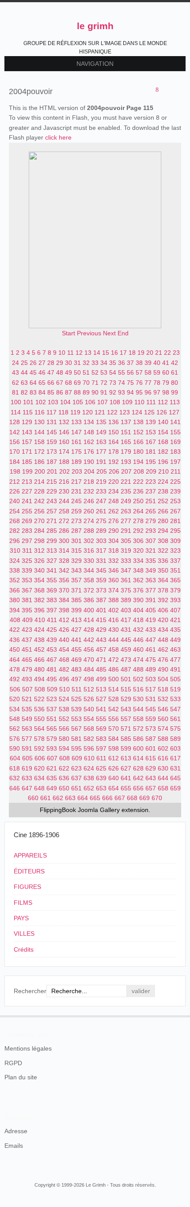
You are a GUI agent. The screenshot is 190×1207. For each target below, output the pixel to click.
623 (76, 768)
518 (163, 689)
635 (51, 778)
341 (51, 570)
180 (138, 451)
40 (156, 362)
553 (76, 718)
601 (150, 748)
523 (51, 698)
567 (76, 728)
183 (175, 451)
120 (87, 412)
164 (113, 441)
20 (149, 352)
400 (89, 610)
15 (105, 352)
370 (64, 590)
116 (39, 412)
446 (138, 639)
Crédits (24, 949)
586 (138, 738)
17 (123, 352)
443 (101, 639)
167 (150, 441)
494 (39, 679)
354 (39, 580)
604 (15, 758)
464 (14, 659)
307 (150, 540)
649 (51, 788)
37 (130, 362)
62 (15, 382)
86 (59, 392)
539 (76, 709)
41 (165, 362)
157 (27, 441)
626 (113, 768)
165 (126, 441)
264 (138, 511)
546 (163, 709)
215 (51, 481)
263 (126, 511)
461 (150, 649)
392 (163, 600)
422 (14, 629)
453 (51, 649)
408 (15, 619)
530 (138, 698)
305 (126, 540)
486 (113, 669)
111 (151, 402)
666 (107, 797)
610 (89, 758)
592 (39, 748)
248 (113, 501)
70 (86, 382)
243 (51, 501)
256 (39, 511)
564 (39, 728)
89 (86, 392)
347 (126, 570)
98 (165, 392)
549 (27, 718)
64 (33, 382)
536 (39, 709)
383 (51, 600)
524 (64, 698)
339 (27, 570)
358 (89, 580)
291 (126, 530)
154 (163, 432)
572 (138, 728)
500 (113, 679)
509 (52, 689)
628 (138, 768)
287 (76, 530)
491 (175, 669)
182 (163, 451)
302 (89, 540)
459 (126, 649)
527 (101, 698)
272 (64, 520)
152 (138, 432)
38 (139, 362)
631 (175, 768)
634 (39, 778)
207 (126, 471)
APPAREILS (30, 855)
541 (101, 709)
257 (51, 511)
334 (138, 560)
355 (51, 580)
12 (79, 352)
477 (175, 659)
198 (15, 471)
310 (15, 550)
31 (77, 362)
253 (175, 501)
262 (113, 511)
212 (14, 481)
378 (163, 590)
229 (51, 491)
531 (150, 698)
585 (126, 738)
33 (95, 362)
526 (89, 698)
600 (138, 748)
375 (126, 590)
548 (14, 718)
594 (64, 748)
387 (101, 600)
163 (101, 441)
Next (109, 333)
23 (176, 352)
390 (138, 600)
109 (127, 402)
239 (175, 491)
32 (86, 362)
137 (126, 421)
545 (150, 709)
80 (174, 382)
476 (163, 659)
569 (101, 728)
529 (126, 698)
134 (89, 421)
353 (27, 580)
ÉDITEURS (29, 871)
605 (27, 758)
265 (150, 511)
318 (113, 550)
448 (163, 639)
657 (150, 788)
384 (64, 600)
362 (138, 580)
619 (27, 768)
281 (175, 520)
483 (76, 669)
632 (14, 778)
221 (126, 481)
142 (14, 432)
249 (126, 501)
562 (14, 728)
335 (150, 560)
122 (112, 412)
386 (89, 600)
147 (76, 432)
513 (101, 689)
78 (156, 382)
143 (27, 432)
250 (138, 501)
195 (150, 461)
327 (51, 560)
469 (76, 659)
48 (59, 372)
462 (163, 649)
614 (138, 758)
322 (163, 550)
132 (64, 421)
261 (101, 511)
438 (39, 639)
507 (27, 689)
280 (163, 520)
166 (138, 441)
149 (101, 432)
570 (113, 728)
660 (33, 797)
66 (50, 382)
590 (14, 748)
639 (101, 778)
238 (163, 491)
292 (138, 530)
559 (150, 718)
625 (101, 768)
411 (52, 619)
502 (138, 679)
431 (126, 629)
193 (126, 461)
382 (39, 600)
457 (101, 649)
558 (138, 718)
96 (148, 392)
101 (28, 402)
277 (126, 520)
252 (163, 501)
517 (150, 689)
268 (14, 520)
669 (144, 797)
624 (89, 768)
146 (64, 432)
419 (150, 619)
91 (103, 392)
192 (113, 461)
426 (64, 629)
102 (40, 402)
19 (140, 352)
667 (119, 797)
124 (137, 412)
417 (126, 619)
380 (14, 600)
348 (138, 570)
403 (126, 610)
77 (148, 382)
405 (150, 610)
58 (148, 372)
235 (126, 491)
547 (175, 709)
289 (101, 530)
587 (150, 738)
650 (64, 788)
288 (89, 530)
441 (76, 639)
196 (163, 461)
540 (89, 709)
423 (27, 629)
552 (64, 718)
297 (27, 540)
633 (27, 778)
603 (175, 748)
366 (14, 590)
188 (64, 461)
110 (139, 402)
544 (138, 709)
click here (58, 137)
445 (126, 639)
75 (130, 382)
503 (150, 679)
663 (70, 797)
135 (101, 421)
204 (89, 471)
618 (14, 768)
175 (76, 451)
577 (27, 738)
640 (113, 778)
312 (39, 550)
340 (39, 570)
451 (27, 649)
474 (138, 659)
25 (24, 362)
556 (113, 718)
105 (77, 402)
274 (89, 520)
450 (14, 649)
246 (89, 501)
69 (77, 382)
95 (139, 392)
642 (138, 778)
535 (27, 709)
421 (175, 619)
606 (39, 758)
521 (27, 698)
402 (113, 610)
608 (64, 758)
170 (14, 451)
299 (51, 540)
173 (51, 451)
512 (89, 689)
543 (126, 709)
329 (76, 560)
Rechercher (30, 990)
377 (150, 590)
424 (39, 629)
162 (89, 441)
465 (27, 659)
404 (138, 610)
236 (138, 491)
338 (14, 570)
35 (112, 362)
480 (39, 669)
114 (16, 412)
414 (89, 619)
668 (132, 797)
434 (163, 629)
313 (51, 550)
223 (150, 481)
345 (101, 570)
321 (150, 550)
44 (24, 372)
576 (14, 738)
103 (53, 402)
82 (24, 392)
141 (175, 421)
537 (51, 709)
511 (77, 689)
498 (89, 679)
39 (148, 362)
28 (50, 362)
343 (76, 570)
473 (126, 659)
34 (103, 362)
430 (113, 629)
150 (113, 432)
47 (50, 372)
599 (126, 748)
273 (76, 520)
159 (51, 441)
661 (45, 797)
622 (64, 768)
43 (15, 372)
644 (163, 778)
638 (89, 778)
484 (89, 669)
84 (42, 392)
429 (101, 629)
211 (176, 471)
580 (64, 738)
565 (51, 728)
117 (51, 412)
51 (86, 372)
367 (27, 590)
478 (14, 669)
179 (126, 451)
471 (101, 659)
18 (132, 352)
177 (101, 451)
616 (163, 758)
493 (27, 679)
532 (163, 698)
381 (27, 600)
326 (39, 560)
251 (150, 501)
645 (175, 778)
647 (27, 788)
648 (39, 788)
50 (77, 372)
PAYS (21, 918)
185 (27, 461)
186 (39, 461)
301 (76, 540)
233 (101, 491)
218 (89, 481)
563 (27, 728)
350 (163, 570)
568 (89, 728)
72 (103, 382)
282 (14, 530)
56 (130, 372)
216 (64, 481)
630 (163, 768)
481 (51, 669)
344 (89, 570)
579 (51, 738)
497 (76, 679)
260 (89, 511)
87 (68, 392)
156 (14, 441)
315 (76, 550)
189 (76, 461)
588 (163, 738)
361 (126, 580)
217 (76, 481)
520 (14, 698)
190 (89, 461)
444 (113, 639)
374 (113, 590)
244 (64, 501)
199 (27, 471)
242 (39, 501)
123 (124, 412)
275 (101, 520)
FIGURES (27, 886)
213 (27, 481)
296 (14, 540)
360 (113, 580)
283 (27, 530)
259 (76, 511)
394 (14, 610)
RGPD (13, 1063)
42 (174, 362)
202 (64, 471)
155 (175, 432)
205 (101, 471)
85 (50, 392)
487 (126, 669)
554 (89, 718)
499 (101, 679)
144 (39, 432)
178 (113, 451)
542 (113, 709)
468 (64, 659)
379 (175, 590)
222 (138, 481)
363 (150, 580)
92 (112, 392)
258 (64, 511)
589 (175, 738)
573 (150, 728)
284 (39, 530)
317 (101, 550)
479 (27, 669)
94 (130, 392)
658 (163, 788)
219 (101, 481)
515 (126, 689)
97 (156, 392)
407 (175, 610)
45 (33, 372)
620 (39, 768)
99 (174, 392)
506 (15, 689)
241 (27, 501)
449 (175, 639)
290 (113, 530)
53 (103, 372)
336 (163, 560)
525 (76, 698)
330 (89, 560)
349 (150, 570)
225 (175, 481)
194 (138, 461)
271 (51, 520)
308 (163, 540)
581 (76, 738)
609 (77, 758)
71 (95, 382)
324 (14, 560)
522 (39, 698)
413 (76, 619)
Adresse (15, 1131)
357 (76, 580)
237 (150, 491)
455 (76, 649)
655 (126, 788)
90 (95, 392)
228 (39, 491)
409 (27, 619)
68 (68, 382)
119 (75, 412)
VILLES (24, 933)
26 (33, 362)
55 (121, 372)
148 (89, 432)
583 (101, 738)
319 (126, 550)
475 (150, 659)
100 (16, 402)
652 (89, 788)
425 (51, 629)
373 (101, 590)
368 (39, 590)
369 (51, 590)
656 (138, 788)
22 (167, 352)
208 (138, 471)
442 (89, 639)
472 (113, 659)
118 (63, 412)
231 (76, 491)
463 (175, 649)
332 (113, 560)
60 (165, 372)
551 (51, 718)
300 (64, 540)
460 (138, 649)
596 (89, 748)
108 (115, 402)
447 (150, 639)
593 (51, 748)
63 (24, 382)
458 (113, 649)
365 (175, 580)
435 (175, 629)
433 (150, 629)
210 (163, 471)
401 (101, 610)
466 (39, 659)
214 (39, 481)
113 (175, 402)
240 (14, 501)
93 (121, 392)
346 (113, 570)
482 (64, 669)
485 (101, 669)
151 (126, 432)
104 (65, 402)
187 (51, 461)
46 (42, 372)
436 (14, 639)
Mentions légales (28, 1048)
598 (113, 748)
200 (39, 471)
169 (175, 441)
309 (175, 540)
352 (14, 580)
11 (70, 352)
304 (113, 540)
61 (174, 372)
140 (163, 421)
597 (101, 748)
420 (163, 619)
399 (76, 610)
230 (64, 491)
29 (59, 362)
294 (163, 530)
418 (138, 619)
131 (51, 421)
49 (68, 372)
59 (156, 372)
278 (138, 520)
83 (33, 392)
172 (39, 451)
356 (64, 580)
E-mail (176, 90)
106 (90, 402)
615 (150, 758)
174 (64, 451)
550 (39, 718)
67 (59, 382)
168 (163, 441)
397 (51, 610)
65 (42, 382)
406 (163, 610)
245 (76, 501)
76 (139, 382)
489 (150, 669)
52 (95, 372)
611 (101, 758)
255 (27, 511)
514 (113, 689)
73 (112, 382)
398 (64, 610)
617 (175, 758)
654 (113, 788)
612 (113, 758)
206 (114, 471)
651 (76, 788)
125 (149, 412)
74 (121, 382)
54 (112, 372)
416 (113, 619)
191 (101, 461)
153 (150, 432)
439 (51, 639)
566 (64, 728)
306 (138, 540)
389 (126, 600)
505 (175, 679)
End (123, 333)
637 (76, 778)
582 (89, 738)
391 (150, 600)
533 (175, 698)
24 (15, 362)
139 (150, 421)
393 (175, 600)
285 (51, 530)
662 (58, 797)
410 (39, 619)
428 (89, 629)
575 (175, 728)
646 (14, 788)
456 (89, 649)
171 (27, 451)
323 (175, 550)
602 (163, 748)
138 (138, 421)
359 (101, 580)
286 (64, 530)
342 (64, 570)
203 (77, 471)
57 (139, 372)
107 (102, 402)
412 (64, 619)
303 (101, 540)
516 (138, 689)
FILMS (23, 902)
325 (27, 560)
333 (126, 560)
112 (163, 402)
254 (14, 511)
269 (27, 520)
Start (68, 333)
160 (64, 441)
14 (96, 352)
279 (150, 520)
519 (175, 689)
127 (174, 412)
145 (51, 432)
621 (51, 768)
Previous (89, 333)
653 (101, 788)
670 (157, 797)
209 (151, 471)
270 (39, 520)
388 (113, 600)
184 (14, 461)
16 (114, 352)
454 (64, 649)
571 (126, 728)
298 (39, 540)
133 (76, 421)
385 (76, 600)
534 (14, 709)
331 (101, 560)
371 (76, 590)
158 (39, 441)
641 (126, 778)
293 (150, 530)
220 (113, 481)
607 (52, 758)
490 (163, 669)
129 (27, 421)
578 (39, 738)
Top (180, 1015)
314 (64, 550)
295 (175, 530)
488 (138, 669)
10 (61, 352)
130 (39, 421)
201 (52, 471)
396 (39, 610)
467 (51, 659)
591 (27, 748)
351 (175, 570)
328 (64, 560)
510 (64, 689)
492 (14, 679)
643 (150, 778)
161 (76, 441)
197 (175, 461)
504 (163, 679)
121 (100, 412)
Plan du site (20, 1077)
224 (163, 481)
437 (27, 639)
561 (175, 718)
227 (27, 491)
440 (64, 639)
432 (138, 629)
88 (77, 392)
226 (14, 491)
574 (163, 728)
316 (89, 550)
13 (87, 352)
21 (158, 352)
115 (28, 412)
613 (126, 758)
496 (64, 679)
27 (42, 362)
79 (165, 382)
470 (89, 659)
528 (113, 698)
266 (163, 511)
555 (101, 718)
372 (89, 590)
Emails (13, 1145)
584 (113, 738)
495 (51, 679)
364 (163, 580)
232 (89, 491)
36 (121, 362)
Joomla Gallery (99, 809)
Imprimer (166, 90)
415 (101, 619)
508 (39, 689)
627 (126, 768)
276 (113, 520)
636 (64, 778)
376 (138, 590)
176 (89, 451)
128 (14, 421)
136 (113, 421)
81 (15, 392)
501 (126, 679)
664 (82, 797)
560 (163, 718)
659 (175, 788)
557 (126, 718)
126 (161, 412)
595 (76, 748)
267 (175, 511)
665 (95, 797)
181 (150, 451)
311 (27, 550)
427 (76, 629)
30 (68, 362)
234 (113, 491)
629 (150, 768)
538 (64, 709)
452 (39, 649)
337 (175, 560)
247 (101, 501)
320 (138, 550)
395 (27, 610)
